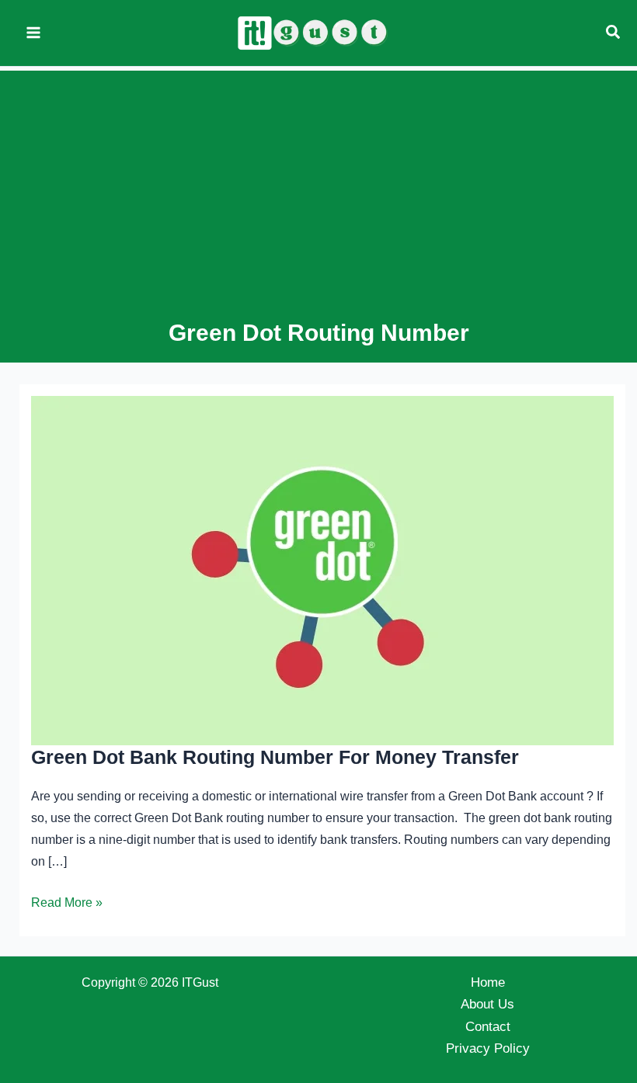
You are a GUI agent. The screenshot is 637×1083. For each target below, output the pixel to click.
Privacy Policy (488, 1048)
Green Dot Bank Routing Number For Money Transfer (275, 757)
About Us (487, 1004)
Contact (487, 1026)
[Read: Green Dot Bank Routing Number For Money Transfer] (322, 570)
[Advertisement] (318, 200)
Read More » (67, 904)
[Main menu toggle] (33, 33)
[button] (613, 32)
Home (488, 982)
